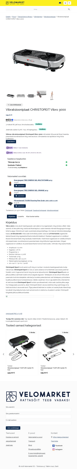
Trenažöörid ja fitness (25, 17)
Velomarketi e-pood (35, 437)
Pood (14, 17)
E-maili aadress (11, 420)
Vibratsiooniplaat (49, 17)
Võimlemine (38, 17)
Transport (31, 441)
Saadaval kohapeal (39, 210)
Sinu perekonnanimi (12, 413)
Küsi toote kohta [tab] (32, 216)
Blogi (30, 445)
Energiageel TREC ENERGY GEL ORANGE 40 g (31, 190)
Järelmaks (9, 445)
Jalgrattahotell (11, 441)
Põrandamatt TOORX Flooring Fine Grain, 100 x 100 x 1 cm (36, 200)
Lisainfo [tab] (21, 216)
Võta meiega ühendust (61, 437)
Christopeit (28, 210)
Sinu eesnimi (10, 407)
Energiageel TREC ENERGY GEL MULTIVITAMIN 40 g (33, 180)
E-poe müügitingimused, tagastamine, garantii (36, 454)
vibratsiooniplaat (52, 210)
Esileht (8, 17)
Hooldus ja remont (12, 437)
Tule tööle (54, 441)
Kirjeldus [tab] (11, 216)
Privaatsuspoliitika (34, 449)
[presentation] (73, 354)
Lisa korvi (11, 141)
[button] (69, 3)
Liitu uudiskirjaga (13, 428)
